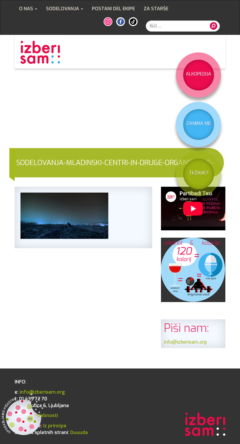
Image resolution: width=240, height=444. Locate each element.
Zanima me (198, 123)
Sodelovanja (63, 9)
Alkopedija (198, 74)
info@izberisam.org (185, 341)
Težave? (198, 173)
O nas (26, 9)
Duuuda (51, 432)
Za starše (156, 9)
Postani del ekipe (113, 9)
